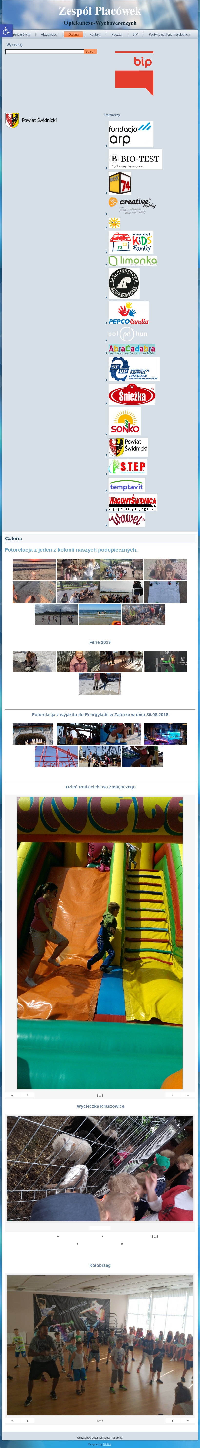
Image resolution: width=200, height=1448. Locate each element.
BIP (135, 34)
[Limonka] (133, 264)
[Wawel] (127, 526)
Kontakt (95, 34)
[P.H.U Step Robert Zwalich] (128, 474)
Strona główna (20, 34)
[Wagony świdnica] (133, 510)
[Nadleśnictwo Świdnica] (124, 298)
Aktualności (49, 34)
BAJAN (107, 1444)
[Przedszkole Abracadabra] (132, 353)
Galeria (74, 34)
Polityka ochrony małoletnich (169, 34)
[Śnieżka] (132, 404)
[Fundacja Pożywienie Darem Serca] (114, 227)
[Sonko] (125, 434)
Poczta (116, 34)
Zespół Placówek (100, 10)
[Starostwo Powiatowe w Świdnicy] (128, 455)
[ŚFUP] (134, 380)
